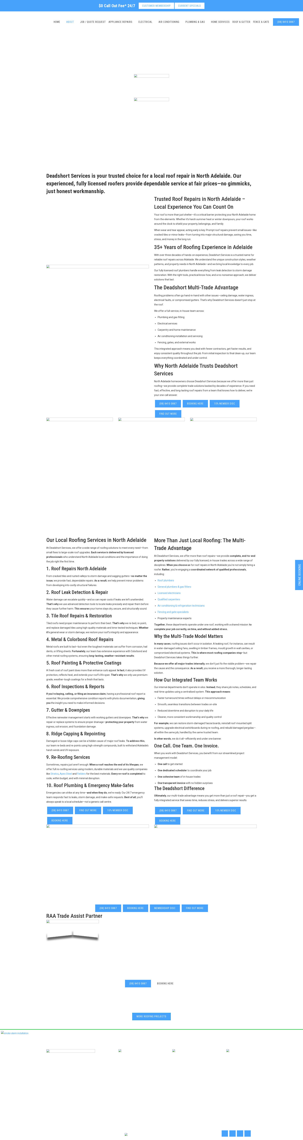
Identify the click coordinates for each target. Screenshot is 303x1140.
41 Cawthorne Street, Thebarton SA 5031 (232, 1067)
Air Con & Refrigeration (179, 1080)
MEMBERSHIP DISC (165, 908)
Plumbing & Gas (206, 1080)
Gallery (168, 1086)
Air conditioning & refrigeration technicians (181, 605)
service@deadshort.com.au (124, 1067)
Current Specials (189, 5)
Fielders (81, 773)
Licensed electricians (169, 593)
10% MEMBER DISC (224, 403)
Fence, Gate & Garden (232, 1080)
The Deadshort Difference (179, 788)
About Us (126, 1080)
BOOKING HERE (195, 403)
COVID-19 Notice (209, 1086)
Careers (141, 1080)
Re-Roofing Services (70, 757)
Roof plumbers (166, 580)
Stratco (54, 773)
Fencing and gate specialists (173, 612)
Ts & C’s (228, 1086)
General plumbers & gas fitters (174, 586)
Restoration (100, 616)
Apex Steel (66, 773)
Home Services (130, 1086)
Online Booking (186, 1086)
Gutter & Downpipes (70, 710)
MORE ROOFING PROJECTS (151, 1016)
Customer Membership (156, 5)
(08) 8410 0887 (286, 22)
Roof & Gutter (151, 1086)
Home (112, 1080)
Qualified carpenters (169, 599)
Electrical (156, 1080)
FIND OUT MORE (168, 413)
